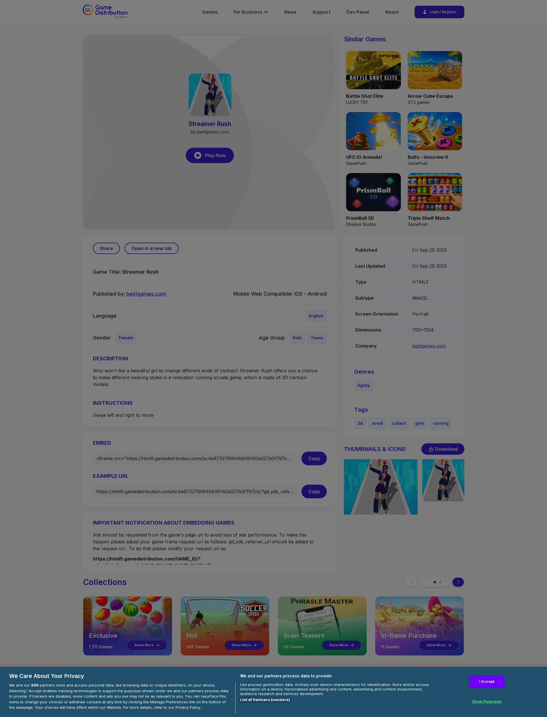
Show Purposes (486, 701)
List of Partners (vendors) (265, 699)
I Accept (486, 681)
